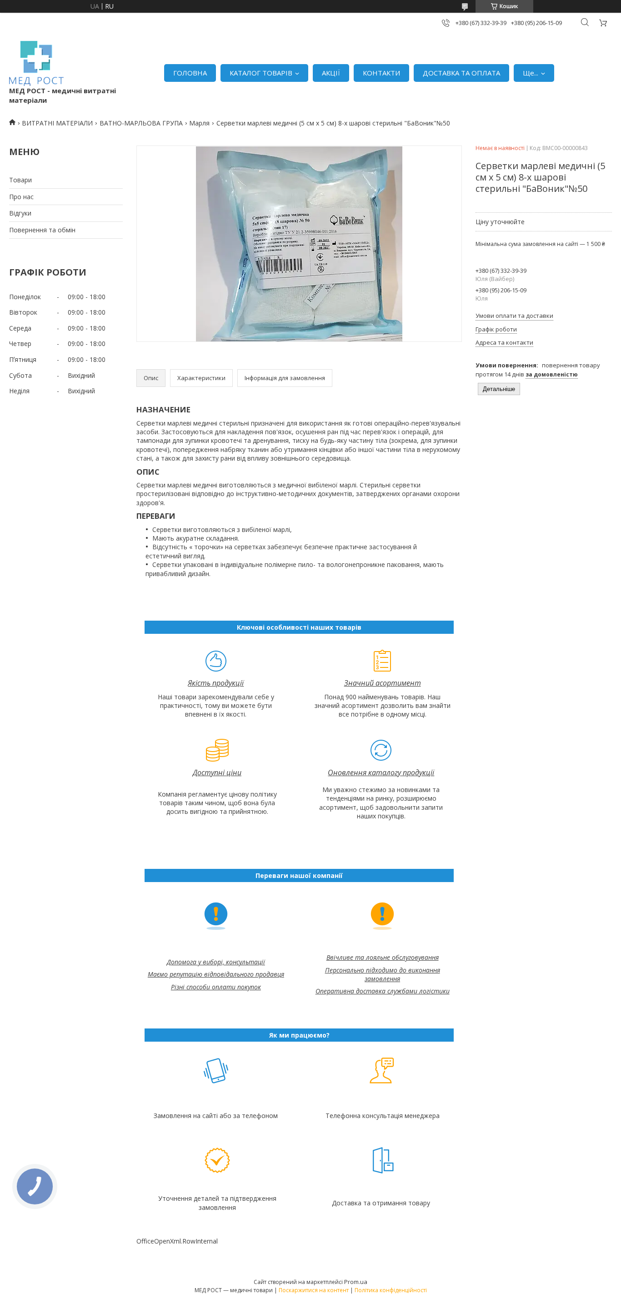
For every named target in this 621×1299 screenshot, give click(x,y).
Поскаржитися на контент (314, 1290)
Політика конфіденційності (391, 1290)
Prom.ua (355, 1282)
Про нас (21, 196)
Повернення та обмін (42, 230)
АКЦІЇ (331, 72)
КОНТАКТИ (381, 72)
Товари (20, 180)
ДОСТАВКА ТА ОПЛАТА (461, 72)
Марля (199, 123)
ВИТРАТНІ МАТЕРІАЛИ (57, 123)
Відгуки (20, 213)
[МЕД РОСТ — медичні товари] (36, 63)
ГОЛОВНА (190, 72)
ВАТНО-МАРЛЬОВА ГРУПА (141, 123)
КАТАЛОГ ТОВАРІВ (261, 72)
